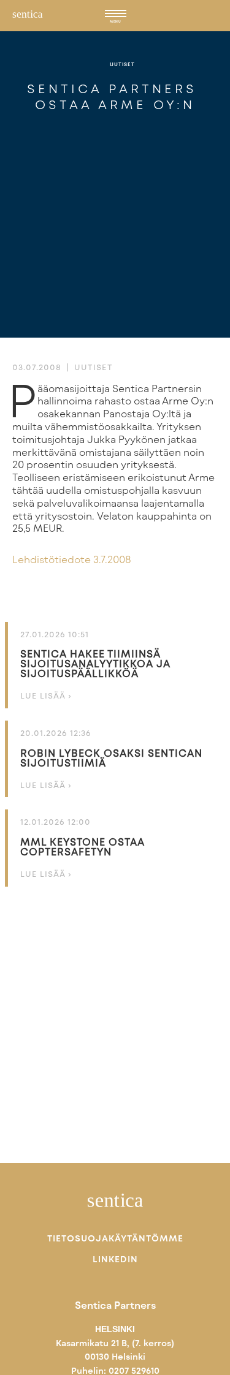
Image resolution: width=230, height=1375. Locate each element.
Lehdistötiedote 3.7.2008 (71, 559)
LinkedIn (115, 1259)
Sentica (27, 19)
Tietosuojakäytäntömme (115, 1238)
